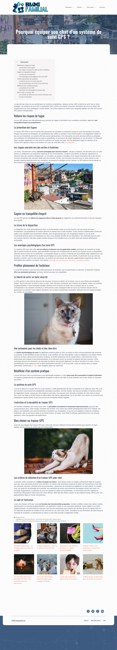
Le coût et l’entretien (25, 97)
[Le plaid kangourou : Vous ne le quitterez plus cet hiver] (47, 542)
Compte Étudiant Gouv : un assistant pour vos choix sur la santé (23, 548)
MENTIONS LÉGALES (96, 620)
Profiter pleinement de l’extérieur (27, 79)
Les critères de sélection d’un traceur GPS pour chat (35, 95)
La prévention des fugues (27, 67)
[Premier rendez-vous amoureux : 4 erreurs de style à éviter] (93, 542)
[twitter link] (92, 611)
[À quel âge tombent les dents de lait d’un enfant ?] (70, 573)
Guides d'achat (20, 517)
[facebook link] (97, 611)
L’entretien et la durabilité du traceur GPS (32, 90)
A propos (102, 7)
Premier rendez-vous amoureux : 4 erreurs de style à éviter (91, 548)
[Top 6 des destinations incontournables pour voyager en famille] (47, 573)
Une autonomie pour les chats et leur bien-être (33, 83)
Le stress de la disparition (27, 74)
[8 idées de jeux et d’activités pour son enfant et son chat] (93, 573)
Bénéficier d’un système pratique (27, 86)
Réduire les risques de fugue (26, 65)
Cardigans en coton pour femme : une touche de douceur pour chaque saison (38, 519)
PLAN (104, 620)
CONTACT (86, 620)
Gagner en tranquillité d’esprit (26, 72)
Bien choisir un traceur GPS (25, 92)
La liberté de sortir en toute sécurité (30, 81)
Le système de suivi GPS (26, 88)
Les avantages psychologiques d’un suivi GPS (33, 76)
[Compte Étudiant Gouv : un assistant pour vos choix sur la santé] (24, 542)
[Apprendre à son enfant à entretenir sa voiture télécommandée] (70, 542)
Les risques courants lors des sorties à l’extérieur (34, 70)
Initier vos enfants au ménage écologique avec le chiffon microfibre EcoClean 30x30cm (41, 521)
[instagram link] (88, 611)
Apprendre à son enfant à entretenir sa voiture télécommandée (69, 548)
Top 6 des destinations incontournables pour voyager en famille (45, 579)
